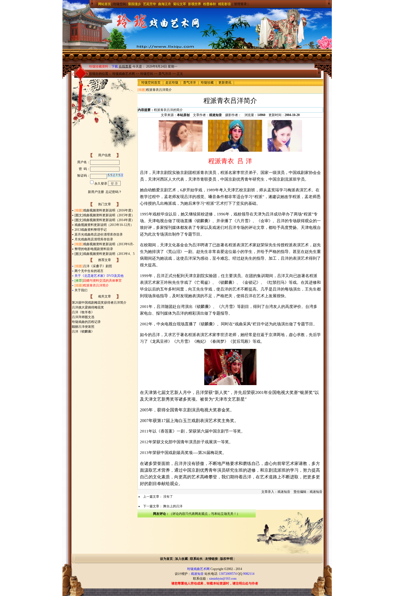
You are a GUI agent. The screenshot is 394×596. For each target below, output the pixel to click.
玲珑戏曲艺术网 (123, 74)
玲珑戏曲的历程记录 (86, 322)
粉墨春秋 (209, 4)
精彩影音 (224, 4)
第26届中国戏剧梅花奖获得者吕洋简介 (99, 302)
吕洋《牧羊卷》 (83, 312)
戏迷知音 (215, 115)
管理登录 (240, 4)
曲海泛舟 (164, 4)
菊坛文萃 (179, 4)
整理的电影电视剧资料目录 (94, 249)
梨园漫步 (134, 4)
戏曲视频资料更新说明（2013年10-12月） (104, 225)
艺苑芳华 (149, 4)
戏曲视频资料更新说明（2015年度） (109, 215)
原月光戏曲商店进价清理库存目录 (99, 234)
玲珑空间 (119, 4)
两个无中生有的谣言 (89, 271)
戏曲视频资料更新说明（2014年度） (109, 220)
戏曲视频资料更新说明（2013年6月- (108, 244)
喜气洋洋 (164, 74)
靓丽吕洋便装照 (83, 327)
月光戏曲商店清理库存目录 (94, 239)
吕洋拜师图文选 (83, 317)
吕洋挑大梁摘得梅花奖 (88, 307)
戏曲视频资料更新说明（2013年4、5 (109, 254)
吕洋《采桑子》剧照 (97, 266)
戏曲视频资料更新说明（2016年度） (109, 210)
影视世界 (194, 4)
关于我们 (81, 290)
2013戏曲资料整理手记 (91, 230)
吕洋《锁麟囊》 (83, 331)
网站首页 (104, 4)
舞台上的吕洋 (173, 506)
